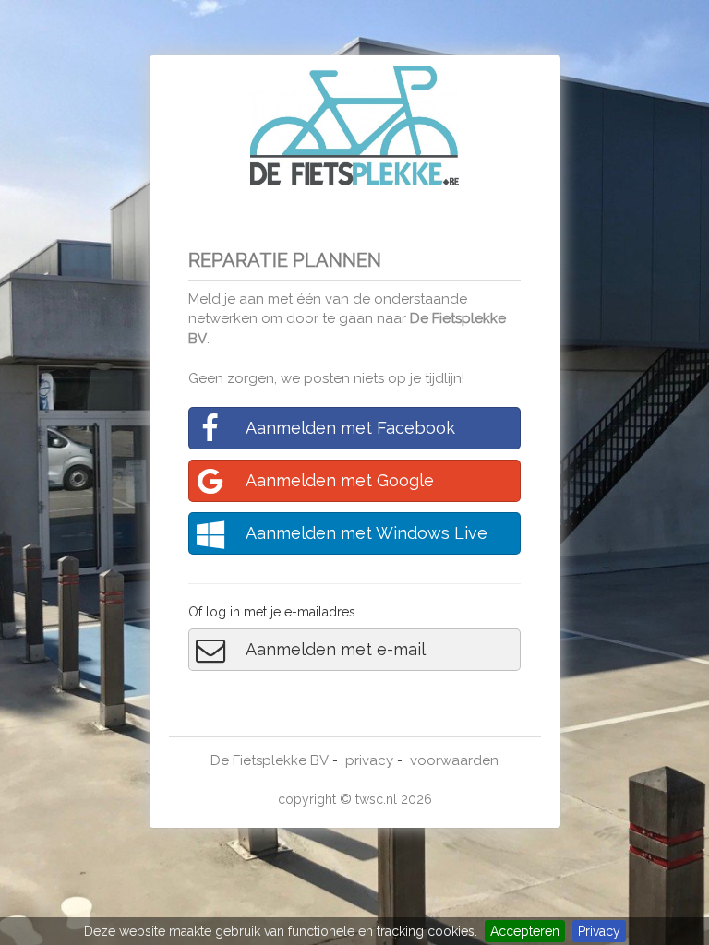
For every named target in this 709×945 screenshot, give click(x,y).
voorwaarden (454, 760)
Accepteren (524, 931)
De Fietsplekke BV (269, 760)
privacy (369, 760)
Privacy (599, 931)
